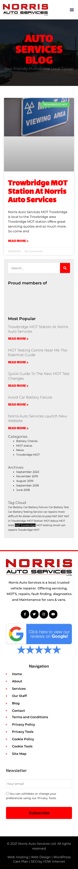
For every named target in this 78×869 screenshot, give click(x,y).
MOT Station (35, 520)
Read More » (18, 241)
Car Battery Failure (35, 507)
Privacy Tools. (46, 798)
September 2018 (27, 485)
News (20, 450)
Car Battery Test (59, 507)
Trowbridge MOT (28, 454)
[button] (71, 9)
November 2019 (27, 476)
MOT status (24, 445)
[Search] (65, 268)
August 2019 (24, 480)
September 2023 (27, 471)
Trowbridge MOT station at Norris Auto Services (38, 192)
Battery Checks (27, 441)
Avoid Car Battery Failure (30, 397)
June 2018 (23, 489)
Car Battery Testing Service (25, 511)
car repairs (50, 511)
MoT (60, 516)
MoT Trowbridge (25, 525)
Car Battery (15, 507)
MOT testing (44, 525)
